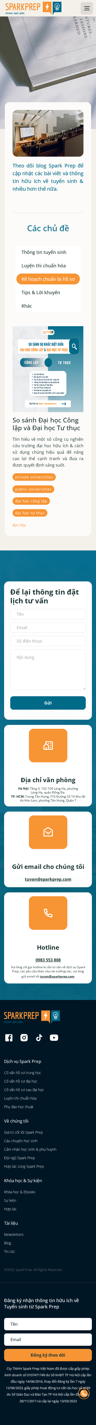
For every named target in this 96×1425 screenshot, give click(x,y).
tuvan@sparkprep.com (48, 879)
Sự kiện (10, 1200)
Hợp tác (10, 1208)
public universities (33, 489)
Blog (7, 1242)
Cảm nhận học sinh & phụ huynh (30, 1149)
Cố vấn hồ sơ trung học (22, 1072)
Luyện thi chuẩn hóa (44, 265)
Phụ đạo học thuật (19, 1106)
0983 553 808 (48, 960)
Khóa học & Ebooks (19, 1191)
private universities (34, 477)
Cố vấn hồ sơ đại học (20, 1081)
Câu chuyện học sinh (20, 1140)
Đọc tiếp (19, 525)
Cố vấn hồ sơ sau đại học (24, 1089)
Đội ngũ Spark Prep (19, 1157)
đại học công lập (31, 501)
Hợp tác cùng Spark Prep (24, 1166)
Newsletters (14, 1234)
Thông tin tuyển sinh (44, 252)
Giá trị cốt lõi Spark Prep (23, 1132)
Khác (27, 306)
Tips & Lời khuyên (41, 292)
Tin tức (9, 1251)
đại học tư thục (30, 512)
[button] (87, 8)
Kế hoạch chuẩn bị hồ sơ (48, 279)
